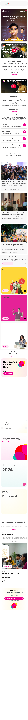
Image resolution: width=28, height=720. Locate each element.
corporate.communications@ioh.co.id (14, 598)
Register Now (8, 373)
